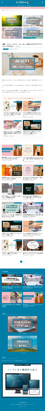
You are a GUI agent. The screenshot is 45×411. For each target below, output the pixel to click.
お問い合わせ (13, 404)
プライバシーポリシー (30, 404)
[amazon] (24, 402)
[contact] (26, 402)
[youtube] (23, 402)
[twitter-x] (19, 402)
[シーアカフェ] (22, 2)
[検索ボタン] (2, 2)
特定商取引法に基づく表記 (21, 404)
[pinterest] (21, 402)
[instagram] (20, 402)
